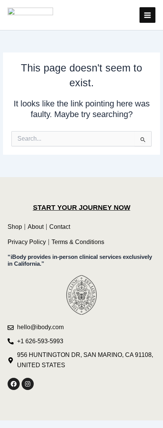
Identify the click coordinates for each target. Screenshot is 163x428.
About (36, 227)
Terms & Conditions (78, 242)
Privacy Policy (27, 242)
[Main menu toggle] (147, 15)
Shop (15, 227)
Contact (59, 227)
